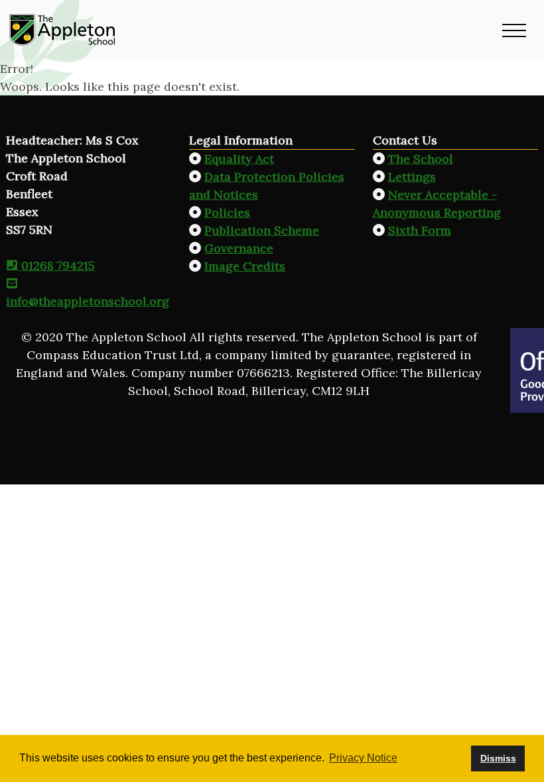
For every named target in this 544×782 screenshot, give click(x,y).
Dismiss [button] (498, 758)
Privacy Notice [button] (363, 757)
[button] (514, 30)
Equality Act (239, 158)
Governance (238, 248)
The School (420, 158)
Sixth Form (419, 230)
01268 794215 (56, 265)
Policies (227, 212)
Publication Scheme (261, 230)
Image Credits (244, 266)
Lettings (412, 176)
